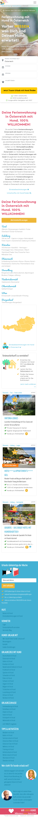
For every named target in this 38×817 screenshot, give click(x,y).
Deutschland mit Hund (9, 656)
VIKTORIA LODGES (11, 418)
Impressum (23, 815)
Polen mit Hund (7, 678)
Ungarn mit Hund (8, 684)
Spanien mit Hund (8, 673)
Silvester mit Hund (8, 761)
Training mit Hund (8, 749)
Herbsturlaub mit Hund (10, 752)
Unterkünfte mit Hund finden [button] (18, 193)
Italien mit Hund (7, 661)
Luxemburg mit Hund (9, 692)
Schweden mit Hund (9, 675)
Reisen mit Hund (8, 613)
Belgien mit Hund (8, 687)
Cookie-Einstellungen (9, 647)
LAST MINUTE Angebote (9, 724)
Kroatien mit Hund (8, 664)
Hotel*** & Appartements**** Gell (18, 473)
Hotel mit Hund (7, 715)
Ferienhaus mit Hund (9, 709)
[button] (19, 60)
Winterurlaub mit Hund (10, 755)
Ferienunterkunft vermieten (11, 627)
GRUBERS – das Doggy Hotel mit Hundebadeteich (17, 530)
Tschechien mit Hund (9, 689)
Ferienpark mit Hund (9, 718)
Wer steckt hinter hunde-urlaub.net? (14, 639)
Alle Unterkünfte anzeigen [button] (19, 220)
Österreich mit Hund (9, 659)
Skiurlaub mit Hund (8, 758)
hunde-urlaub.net (10, 815)
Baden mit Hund (7, 735)
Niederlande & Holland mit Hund (12, 667)
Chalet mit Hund (7, 712)
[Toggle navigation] (35, 2)
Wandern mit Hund (8, 733)
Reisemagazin (7, 642)
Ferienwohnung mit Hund (10, 706)
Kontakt (5, 644)
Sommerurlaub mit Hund (10, 738)
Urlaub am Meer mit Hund (10, 741)
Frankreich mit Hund (9, 670)
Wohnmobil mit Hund (9, 720)
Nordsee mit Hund (8, 698)
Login (4, 625)
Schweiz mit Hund (8, 681)
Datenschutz (30, 815)
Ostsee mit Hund (8, 695)
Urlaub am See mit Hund (10, 744)
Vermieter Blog (7, 630)
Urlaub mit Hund (6, 6)
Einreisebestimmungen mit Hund (12, 616)
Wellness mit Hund (8, 747)
